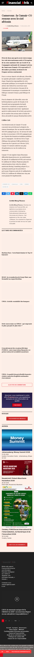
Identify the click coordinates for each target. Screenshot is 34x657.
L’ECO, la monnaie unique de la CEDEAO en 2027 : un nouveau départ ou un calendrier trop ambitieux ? (16, 612)
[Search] (31, 3)
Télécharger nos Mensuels (17, 418)
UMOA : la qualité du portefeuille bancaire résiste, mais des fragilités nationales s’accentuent (16, 376)
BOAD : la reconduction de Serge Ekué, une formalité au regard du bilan (16, 278)
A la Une (5, 28)
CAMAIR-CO (6, 184)
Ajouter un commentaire (17, 384)
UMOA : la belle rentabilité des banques (15, 301)
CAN (21, 184)
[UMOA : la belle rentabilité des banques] (17, 290)
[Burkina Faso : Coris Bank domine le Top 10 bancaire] (17, 242)
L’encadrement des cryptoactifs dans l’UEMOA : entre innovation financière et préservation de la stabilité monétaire (16, 350)
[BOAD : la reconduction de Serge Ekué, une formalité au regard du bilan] (17, 266)
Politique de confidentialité (21, 651)
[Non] (1, 655)
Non (7, 651)
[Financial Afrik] (18, 3)
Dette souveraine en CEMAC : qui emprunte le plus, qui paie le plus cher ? (17, 325)
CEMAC (27, 184)
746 (15, 620)
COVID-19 (5, 187)
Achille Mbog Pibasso (13, 26)
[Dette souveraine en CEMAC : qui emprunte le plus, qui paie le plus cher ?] (17, 313)
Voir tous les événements (17, 544)
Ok (2, 651)
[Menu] (3, 3)
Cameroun (15, 184)
